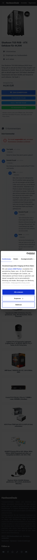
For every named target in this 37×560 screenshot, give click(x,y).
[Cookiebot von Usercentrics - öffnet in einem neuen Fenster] (26, 253)
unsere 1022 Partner (15, 269)
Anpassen (17, 298)
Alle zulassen (18, 292)
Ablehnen (18, 305)
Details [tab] (15, 259)
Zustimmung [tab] (6, 259)
